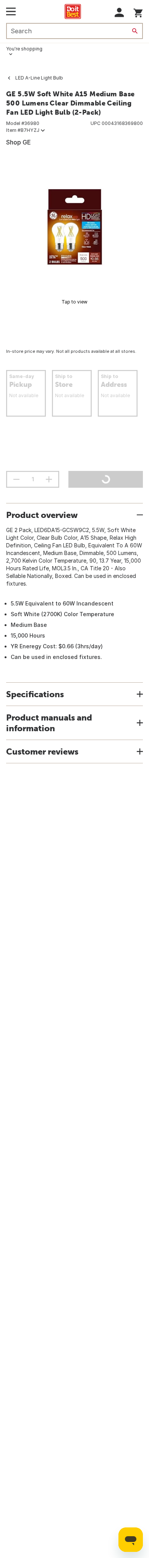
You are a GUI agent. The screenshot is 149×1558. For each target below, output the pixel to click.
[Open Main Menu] (11, 11)
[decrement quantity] (16, 479)
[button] (119, 12)
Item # (22, 130)
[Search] (134, 31)
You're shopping (24, 49)
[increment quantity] (49, 479)
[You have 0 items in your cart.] (138, 12)
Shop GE (18, 142)
